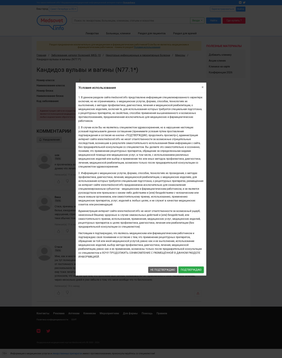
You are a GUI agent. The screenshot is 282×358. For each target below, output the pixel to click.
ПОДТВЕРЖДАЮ (191, 269)
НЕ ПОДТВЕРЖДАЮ (162, 269)
